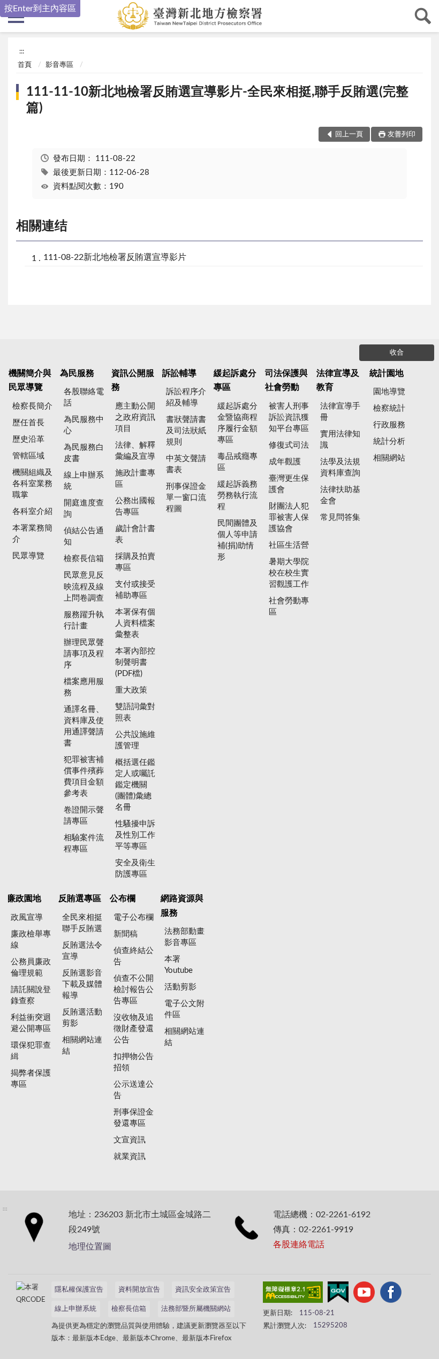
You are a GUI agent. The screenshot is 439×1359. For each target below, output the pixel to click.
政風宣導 (27, 917)
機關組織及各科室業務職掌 (32, 484)
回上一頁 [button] (349, 134)
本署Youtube (178, 964)
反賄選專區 (79, 898)
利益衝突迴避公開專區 (31, 1023)
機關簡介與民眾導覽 (30, 380)
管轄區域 (28, 456)
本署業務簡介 (32, 533)
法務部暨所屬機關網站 (196, 1309)
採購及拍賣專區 (135, 562)
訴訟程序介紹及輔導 (186, 397)
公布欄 (122, 898)
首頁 (25, 65)
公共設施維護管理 (135, 740)
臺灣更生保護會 (289, 484)
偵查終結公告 (133, 956)
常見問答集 (340, 517)
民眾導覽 (28, 556)
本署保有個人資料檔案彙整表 (135, 623)
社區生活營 (289, 545)
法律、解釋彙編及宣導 (135, 450)
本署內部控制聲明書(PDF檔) (135, 662)
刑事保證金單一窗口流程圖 (186, 497)
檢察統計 (389, 408)
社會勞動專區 (289, 606)
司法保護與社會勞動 (286, 380)
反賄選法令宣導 (82, 951)
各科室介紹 (32, 512)
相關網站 (389, 458)
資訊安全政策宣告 (203, 1289)
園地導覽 (389, 392)
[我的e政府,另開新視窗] (338, 1294)
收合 (397, 352)
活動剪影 (180, 987)
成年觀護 (285, 462)
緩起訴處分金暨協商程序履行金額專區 (237, 423)
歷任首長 (28, 423)
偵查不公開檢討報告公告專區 (133, 989)
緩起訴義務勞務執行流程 (237, 495)
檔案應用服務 (84, 687)
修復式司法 (289, 445)
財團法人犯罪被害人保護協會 (289, 517)
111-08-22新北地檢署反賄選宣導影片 (114, 257)
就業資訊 (129, 1157)
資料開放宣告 (139, 1289)
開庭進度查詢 (84, 508)
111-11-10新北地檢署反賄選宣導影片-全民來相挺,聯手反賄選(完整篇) (217, 100)
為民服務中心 (84, 425)
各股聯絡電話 (84, 397)
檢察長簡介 (32, 406)
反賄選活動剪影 (82, 1017)
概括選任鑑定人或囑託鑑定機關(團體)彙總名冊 (135, 784)
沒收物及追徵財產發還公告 (133, 1029)
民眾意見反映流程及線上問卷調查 (84, 586)
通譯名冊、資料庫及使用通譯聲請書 (84, 726)
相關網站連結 (82, 1045)
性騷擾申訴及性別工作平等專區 (135, 835)
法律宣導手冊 (340, 411)
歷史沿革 (28, 439)
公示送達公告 (133, 1090)
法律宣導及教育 (337, 380)
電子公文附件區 (184, 1009)
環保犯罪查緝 (31, 1051)
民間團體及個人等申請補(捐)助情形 (237, 540)
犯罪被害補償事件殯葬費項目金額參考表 (84, 776)
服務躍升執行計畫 (84, 620)
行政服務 (389, 425)
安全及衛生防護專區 (135, 868)
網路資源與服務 (182, 905)
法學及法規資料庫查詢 (340, 467)
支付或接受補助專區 (135, 590)
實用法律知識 (340, 439)
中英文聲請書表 (186, 464)
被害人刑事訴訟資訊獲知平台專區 (289, 417)
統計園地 (386, 373)
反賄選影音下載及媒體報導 (82, 984)
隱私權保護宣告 (79, 1289)
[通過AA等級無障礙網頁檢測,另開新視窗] (293, 1294)
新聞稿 (125, 934)
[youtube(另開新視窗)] (364, 1294)
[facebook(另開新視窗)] (391, 1294)
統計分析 (389, 441)
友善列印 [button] (401, 134)
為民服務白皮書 (84, 453)
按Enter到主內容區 (40, 8)
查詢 (423, 16)
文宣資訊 (129, 1140)
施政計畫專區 (135, 478)
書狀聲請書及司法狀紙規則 (186, 431)
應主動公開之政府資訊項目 (135, 417)
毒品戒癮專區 (237, 462)
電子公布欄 (133, 917)
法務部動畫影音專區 (184, 937)
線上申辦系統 (84, 480)
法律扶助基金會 (340, 495)
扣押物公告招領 (133, 1062)
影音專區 (59, 65)
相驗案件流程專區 (84, 843)
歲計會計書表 (135, 534)
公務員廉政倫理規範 (31, 967)
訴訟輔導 (179, 373)
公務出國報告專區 (135, 506)
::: (21, 51)
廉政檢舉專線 (31, 939)
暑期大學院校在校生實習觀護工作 (289, 573)
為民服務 (77, 373)
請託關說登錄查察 (31, 995)
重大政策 (131, 690)
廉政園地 (24, 898)
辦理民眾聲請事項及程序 (84, 654)
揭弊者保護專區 (31, 1078)
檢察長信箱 (84, 559)
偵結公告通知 (84, 536)
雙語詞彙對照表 (135, 712)
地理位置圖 (90, 1246)
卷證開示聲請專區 (84, 815)
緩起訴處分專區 (235, 380)
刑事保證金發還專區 (133, 1117)
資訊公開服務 (132, 380)
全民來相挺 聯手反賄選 (82, 923)
